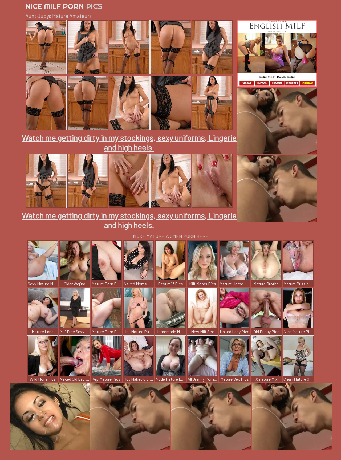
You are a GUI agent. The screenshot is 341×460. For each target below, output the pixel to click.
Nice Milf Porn (64, 6)
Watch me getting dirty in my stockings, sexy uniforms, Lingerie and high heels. (129, 142)
